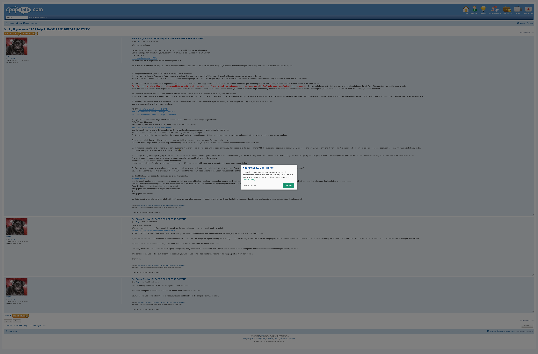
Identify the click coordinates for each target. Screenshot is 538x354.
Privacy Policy (249, 180)
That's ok (288, 185)
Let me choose (249, 185)
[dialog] (269, 176)
